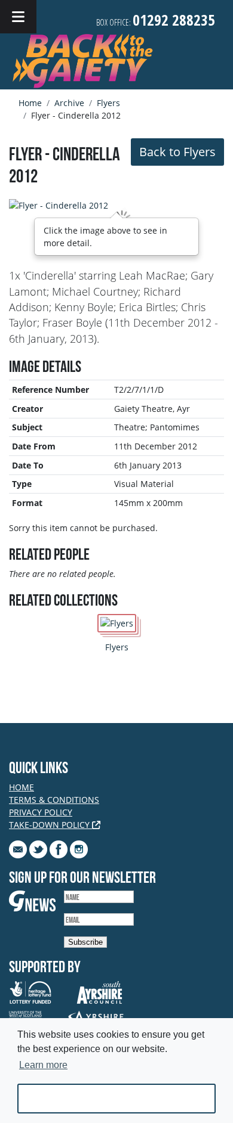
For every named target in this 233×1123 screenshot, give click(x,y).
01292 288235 (174, 20)
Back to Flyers (177, 152)
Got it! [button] (117, 1098)
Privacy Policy (40, 812)
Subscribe (85, 942)
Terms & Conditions (54, 799)
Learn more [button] (43, 1065)
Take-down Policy (50, 824)
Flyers (108, 102)
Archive (69, 102)
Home (30, 102)
